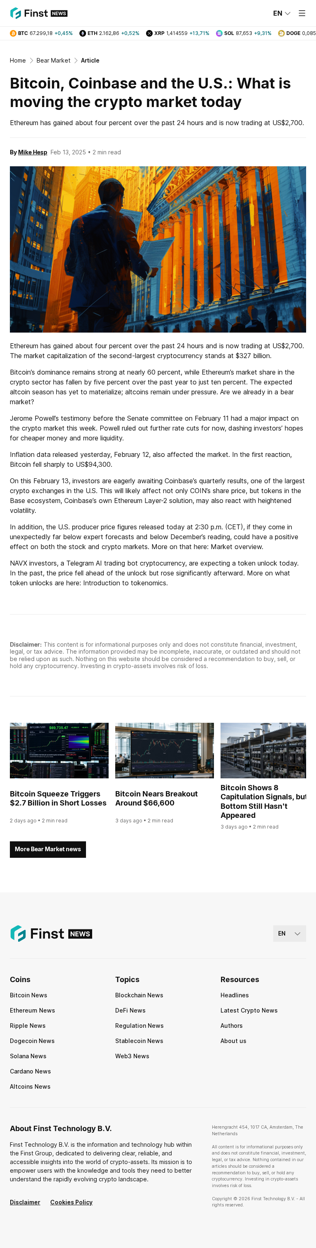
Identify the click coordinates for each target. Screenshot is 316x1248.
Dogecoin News (32, 1040)
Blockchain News (139, 995)
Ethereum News (32, 1010)
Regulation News (139, 1025)
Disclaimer (25, 1202)
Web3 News (132, 1055)
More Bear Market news (48, 848)
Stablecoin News (139, 1040)
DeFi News (130, 1010)
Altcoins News (30, 1086)
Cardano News (30, 1071)
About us (233, 1040)
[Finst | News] (38, 13)
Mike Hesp (32, 152)
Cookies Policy (71, 1202)
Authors (232, 1025)
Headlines (235, 995)
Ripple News (28, 1025)
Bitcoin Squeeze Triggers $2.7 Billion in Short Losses (58, 798)
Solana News (28, 1055)
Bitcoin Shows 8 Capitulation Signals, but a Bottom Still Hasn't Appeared (267, 801)
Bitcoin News (28, 995)
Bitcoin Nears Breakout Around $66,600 (156, 798)
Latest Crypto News (249, 1010)
